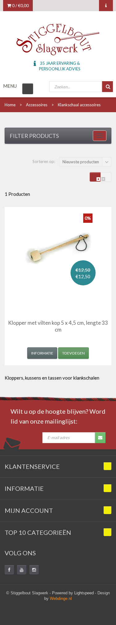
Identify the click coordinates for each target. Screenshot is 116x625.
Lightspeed (84, 593)
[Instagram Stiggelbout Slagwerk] (34, 569)
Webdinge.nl (61, 598)
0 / (20, 5)
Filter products (34, 135)
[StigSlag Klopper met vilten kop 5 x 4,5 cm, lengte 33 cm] (58, 247)
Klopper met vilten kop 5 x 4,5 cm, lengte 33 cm (58, 326)
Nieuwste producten (80, 161)
